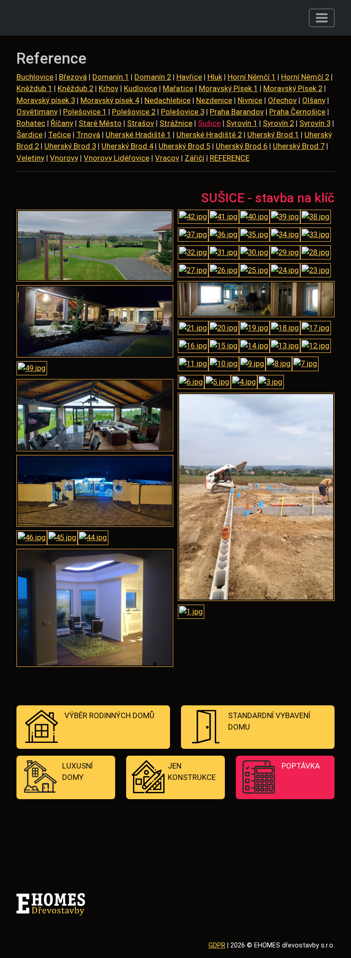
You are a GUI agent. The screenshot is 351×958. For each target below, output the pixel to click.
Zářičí (194, 157)
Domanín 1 (110, 76)
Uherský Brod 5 (184, 146)
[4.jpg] (244, 383)
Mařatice (178, 88)
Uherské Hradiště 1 (138, 134)
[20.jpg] (223, 329)
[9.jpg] (252, 364)
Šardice (29, 134)
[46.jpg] (31, 538)
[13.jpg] (285, 347)
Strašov (140, 123)
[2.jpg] (256, 498)
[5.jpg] (217, 383)
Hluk (214, 76)
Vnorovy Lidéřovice (116, 157)
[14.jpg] (254, 347)
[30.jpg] (254, 253)
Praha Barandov (237, 111)
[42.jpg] (193, 217)
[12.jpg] (315, 347)
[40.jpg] (254, 217)
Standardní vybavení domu (269, 721)
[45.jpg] (62, 538)
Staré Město (100, 123)
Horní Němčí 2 (305, 76)
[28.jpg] (315, 253)
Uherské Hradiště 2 (209, 134)
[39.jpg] (285, 217)
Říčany (62, 123)
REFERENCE (230, 157)
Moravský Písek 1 (228, 88)
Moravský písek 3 (45, 100)
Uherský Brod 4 (127, 146)
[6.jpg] (191, 383)
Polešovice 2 (133, 111)
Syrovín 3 (314, 123)
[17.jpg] (315, 329)
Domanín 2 (152, 76)
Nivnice (250, 100)
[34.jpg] (285, 235)
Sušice (209, 123)
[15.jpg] (223, 347)
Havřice (189, 76)
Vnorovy (64, 157)
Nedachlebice (167, 100)
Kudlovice (140, 88)
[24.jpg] (285, 271)
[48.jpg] (94, 416)
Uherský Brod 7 (298, 146)
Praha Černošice (297, 111)
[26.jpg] (223, 271)
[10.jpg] (223, 364)
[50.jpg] (94, 322)
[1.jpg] (191, 612)
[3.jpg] (270, 383)
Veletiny (30, 157)
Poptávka (301, 765)
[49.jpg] (31, 369)
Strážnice (176, 123)
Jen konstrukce (192, 771)
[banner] (61, 18)
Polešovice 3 (182, 111)
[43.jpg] (94, 608)
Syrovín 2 (278, 123)
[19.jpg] (254, 329)
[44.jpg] (93, 538)
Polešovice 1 (84, 111)
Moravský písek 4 (109, 100)
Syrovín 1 (241, 123)
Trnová (88, 134)
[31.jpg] (223, 253)
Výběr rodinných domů (109, 715)
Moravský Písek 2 (292, 88)
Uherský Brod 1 (273, 134)
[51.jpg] (94, 246)
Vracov (167, 157)
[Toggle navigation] (322, 18)
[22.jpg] (256, 300)
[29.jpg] (285, 253)
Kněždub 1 (34, 88)
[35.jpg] (254, 235)
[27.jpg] (193, 271)
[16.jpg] (193, 347)
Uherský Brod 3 (70, 146)
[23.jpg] (315, 271)
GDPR (216, 945)
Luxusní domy (77, 771)
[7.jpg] (305, 364)
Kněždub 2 (75, 88)
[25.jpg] (254, 271)
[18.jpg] (285, 329)
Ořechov (282, 100)
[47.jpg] (94, 492)
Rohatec (30, 123)
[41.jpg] (223, 217)
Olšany (313, 100)
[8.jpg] (279, 364)
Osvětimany (37, 111)
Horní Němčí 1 (252, 76)
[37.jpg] (193, 235)
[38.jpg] (315, 217)
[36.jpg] (223, 235)
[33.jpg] (315, 235)
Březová (73, 76)
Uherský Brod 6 (241, 146)
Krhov (108, 88)
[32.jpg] (193, 253)
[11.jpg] (193, 364)
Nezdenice (214, 100)
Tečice (59, 134)
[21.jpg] (193, 329)
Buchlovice (34, 76)
